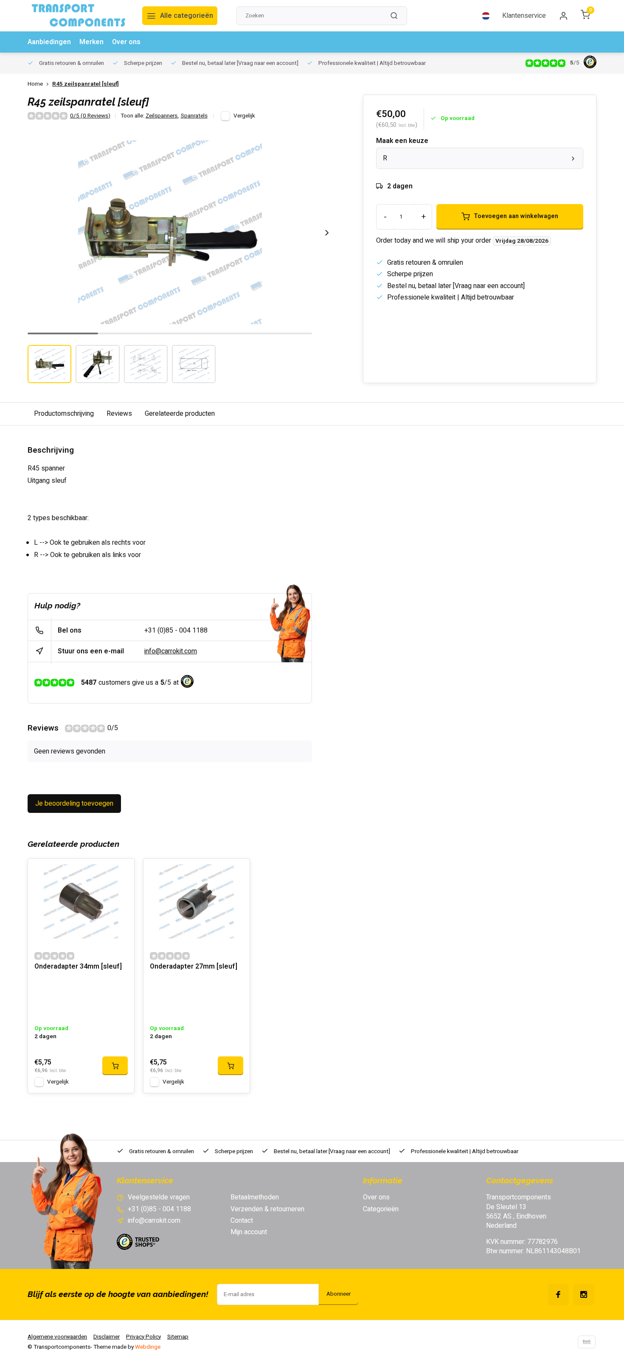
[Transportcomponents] (78, 15)
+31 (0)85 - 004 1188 (176, 630)
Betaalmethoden (254, 1197)
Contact (241, 1220)
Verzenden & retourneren (267, 1209)
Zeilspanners (162, 116)
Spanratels (194, 116)
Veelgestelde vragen (159, 1197)
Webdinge (147, 1347)
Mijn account (248, 1232)
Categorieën (381, 1209)
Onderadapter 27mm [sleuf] (193, 967)
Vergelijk (244, 116)
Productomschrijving (64, 414)
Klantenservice (524, 16)
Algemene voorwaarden (57, 1337)
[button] (326, 232)
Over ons (126, 42)
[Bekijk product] (115, 1065)
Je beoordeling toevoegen (74, 803)
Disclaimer (106, 1337)
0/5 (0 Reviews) (90, 116)
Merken (91, 42)
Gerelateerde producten (180, 414)
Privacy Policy (143, 1337)
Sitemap (177, 1337)
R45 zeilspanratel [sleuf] (85, 84)
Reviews (119, 414)
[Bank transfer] (587, 1342)
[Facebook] (558, 1294)
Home (35, 84)
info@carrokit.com (170, 651)
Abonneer (338, 1294)
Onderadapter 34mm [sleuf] (78, 967)
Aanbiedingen (49, 42)
